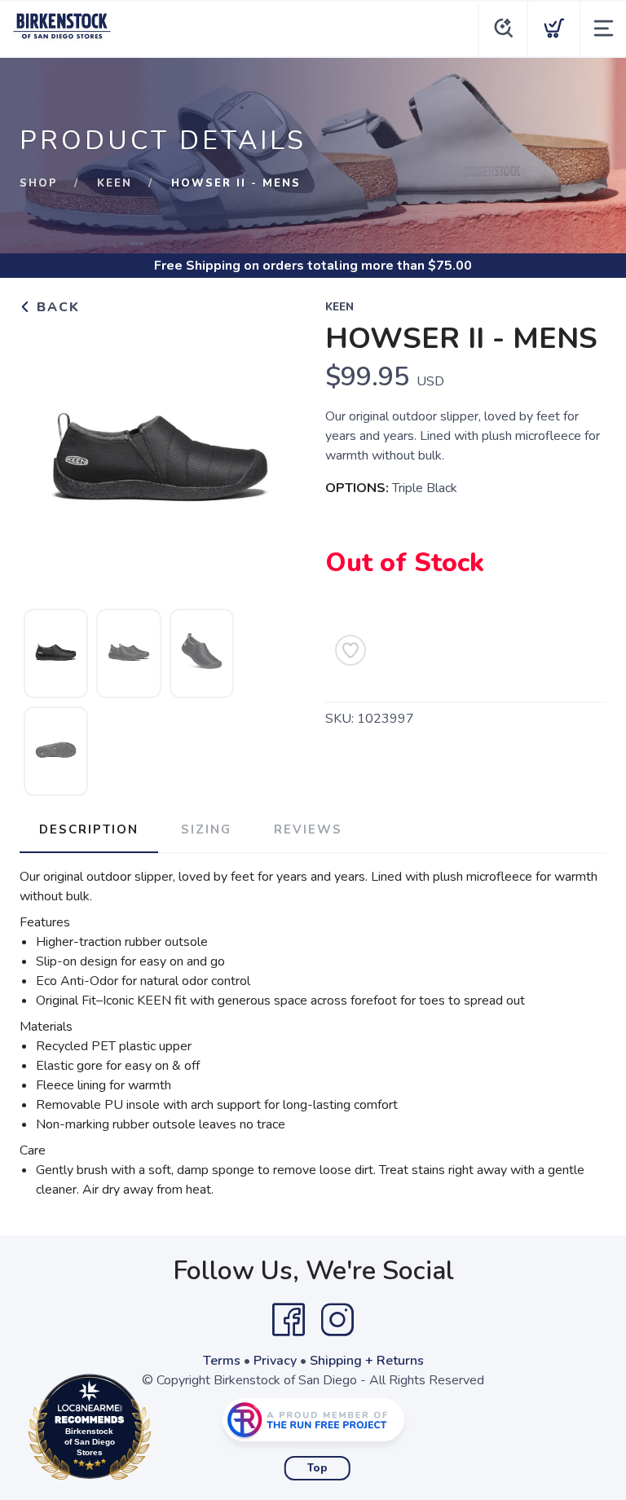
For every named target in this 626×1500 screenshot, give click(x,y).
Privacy (275, 1361)
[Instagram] (337, 1319)
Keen (114, 183)
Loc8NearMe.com (160, 1431)
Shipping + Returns (367, 1361)
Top (317, 1468)
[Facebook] (288, 1319)
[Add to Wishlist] (350, 650)
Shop (39, 183)
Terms (221, 1361)
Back (56, 307)
